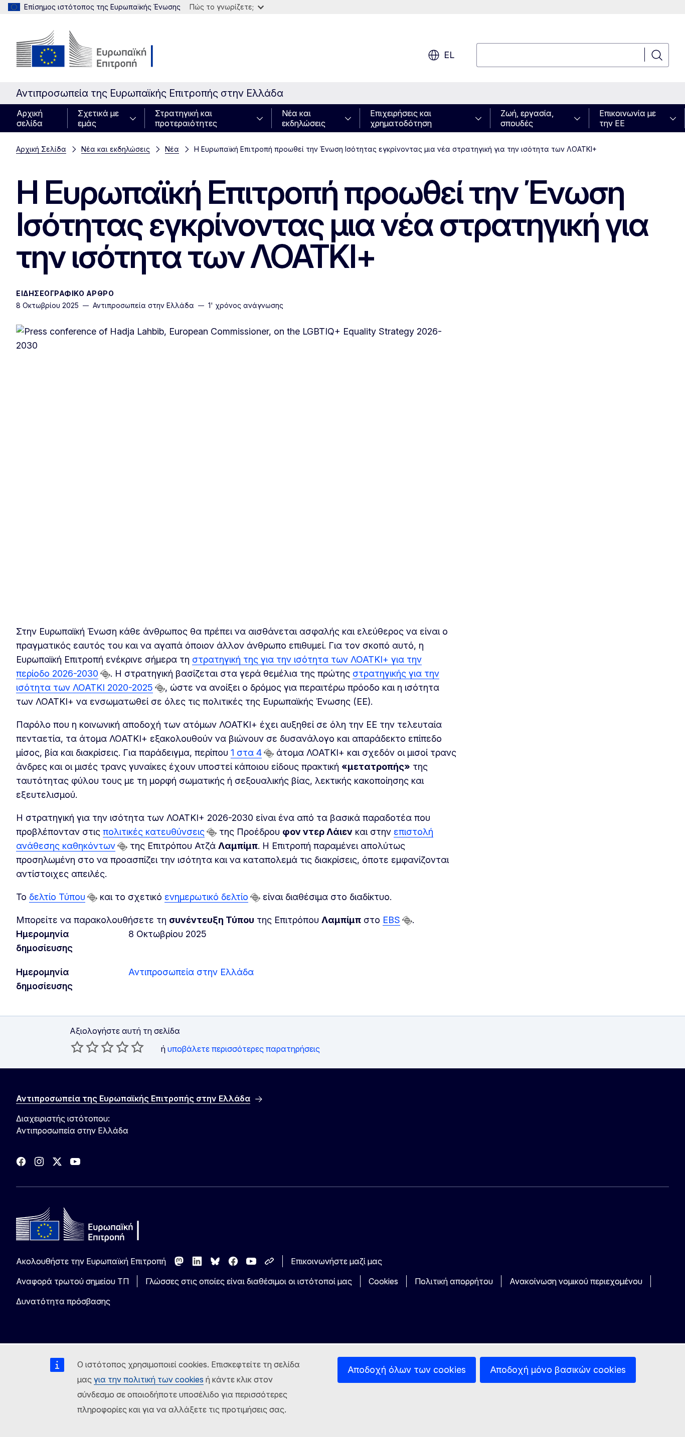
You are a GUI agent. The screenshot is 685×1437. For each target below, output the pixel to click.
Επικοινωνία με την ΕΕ (627, 118)
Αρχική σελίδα (30, 118)
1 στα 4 (246, 752)
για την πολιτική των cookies (149, 1379)
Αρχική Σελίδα (41, 149)
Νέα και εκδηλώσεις (303, 118)
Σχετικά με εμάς (98, 118)
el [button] (449, 55)
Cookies (383, 1281)
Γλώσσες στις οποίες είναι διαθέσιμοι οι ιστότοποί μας (248, 1281)
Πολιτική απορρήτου (454, 1281)
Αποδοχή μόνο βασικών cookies (558, 1369)
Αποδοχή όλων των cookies (407, 1369)
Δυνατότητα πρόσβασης (63, 1301)
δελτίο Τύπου (57, 897)
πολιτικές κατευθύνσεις (154, 831)
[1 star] (77, 1046)
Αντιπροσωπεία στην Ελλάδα (191, 972)
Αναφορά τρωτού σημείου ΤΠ (72, 1281)
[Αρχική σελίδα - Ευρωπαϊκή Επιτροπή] (97, 50)
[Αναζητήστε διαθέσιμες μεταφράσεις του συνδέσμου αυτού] (105, 674)
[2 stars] (85, 1046)
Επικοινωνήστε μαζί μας (336, 1261)
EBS (391, 920)
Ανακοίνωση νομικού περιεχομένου (575, 1281)
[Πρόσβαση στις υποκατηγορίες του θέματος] (135, 118)
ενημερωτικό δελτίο (206, 897)
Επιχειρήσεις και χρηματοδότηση (401, 118)
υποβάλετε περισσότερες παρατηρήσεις (243, 1049)
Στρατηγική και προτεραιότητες (186, 118)
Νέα (172, 149)
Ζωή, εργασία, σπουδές (527, 118)
